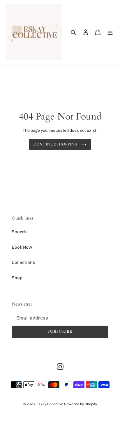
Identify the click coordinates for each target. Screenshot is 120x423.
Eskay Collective (49, 404)
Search (19, 231)
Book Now (22, 247)
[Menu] (110, 32)
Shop (17, 277)
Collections (23, 262)
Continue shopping (55, 144)
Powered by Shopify (80, 404)
